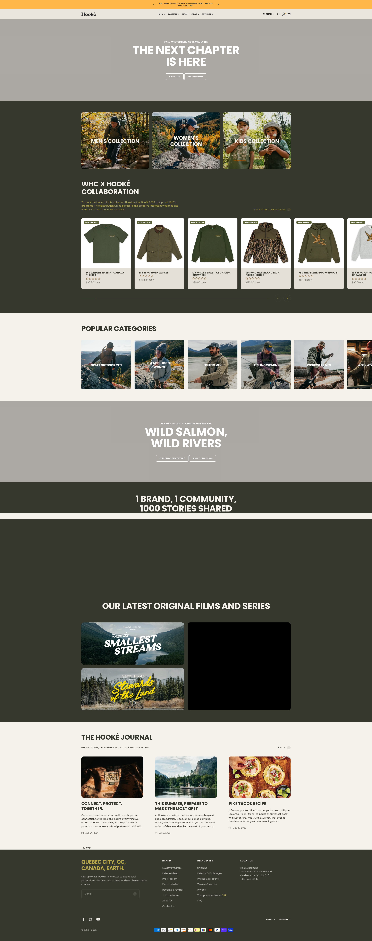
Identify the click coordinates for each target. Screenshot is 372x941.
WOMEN (172, 14)
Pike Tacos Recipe (247, 804)
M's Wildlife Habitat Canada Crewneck (211, 274)
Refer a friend (170, 873)
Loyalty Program (171, 868)
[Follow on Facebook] (83, 919)
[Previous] (153, 4)
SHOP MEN (174, 76)
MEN (161, 14)
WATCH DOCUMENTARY (172, 458)
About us (167, 900)
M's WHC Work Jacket (153, 272)
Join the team (170, 895)
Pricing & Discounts (208, 879)
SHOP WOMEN (195, 76)
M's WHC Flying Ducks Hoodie (318, 272)
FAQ (199, 900)
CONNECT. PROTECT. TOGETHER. (101, 806)
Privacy (201, 889)
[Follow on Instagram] (91, 919)
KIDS (184, 14)
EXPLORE (206, 14)
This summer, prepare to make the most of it (181, 806)
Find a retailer (170, 884)
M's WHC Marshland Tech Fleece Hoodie (262, 274)
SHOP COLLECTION (203, 458)
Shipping (202, 868)
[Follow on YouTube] (98, 919)
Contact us (168, 906)
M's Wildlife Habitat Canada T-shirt (105, 274)
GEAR (194, 14)
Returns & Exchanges (209, 873)
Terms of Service (207, 884)
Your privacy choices (209, 895)
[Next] (218, 4)
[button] (93, 278)
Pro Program (169, 879)
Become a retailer (172, 889)
